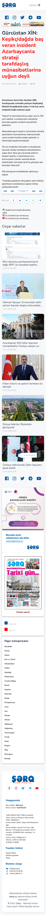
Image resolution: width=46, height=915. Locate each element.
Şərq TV (12, 630)
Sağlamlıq (8, 728)
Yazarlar (7, 690)
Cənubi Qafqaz (10, 681)
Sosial (6, 737)
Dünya (7, 651)
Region (7, 745)
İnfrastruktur (9, 664)
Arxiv (6, 707)
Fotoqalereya (9, 702)
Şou (6, 711)
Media (6, 698)
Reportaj (7, 694)
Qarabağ (7, 672)
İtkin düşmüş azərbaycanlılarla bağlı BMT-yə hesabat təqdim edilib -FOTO (20, 265)
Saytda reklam (11, 853)
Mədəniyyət (9, 677)
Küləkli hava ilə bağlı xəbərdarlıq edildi (16, 211)
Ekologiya (8, 754)
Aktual (7, 720)
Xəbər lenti (13, 624)
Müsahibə (8, 646)
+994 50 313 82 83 (15, 871)
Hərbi (6, 741)
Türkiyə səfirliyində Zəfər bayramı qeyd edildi (22, 466)
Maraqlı (7, 758)
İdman (6, 655)
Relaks (7, 715)
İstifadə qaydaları (12, 855)
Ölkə (6, 750)
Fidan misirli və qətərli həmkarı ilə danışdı (23, 385)
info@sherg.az (14, 869)
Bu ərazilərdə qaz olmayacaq (17, 216)
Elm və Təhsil (9, 659)
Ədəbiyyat (8, 724)
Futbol (7, 668)
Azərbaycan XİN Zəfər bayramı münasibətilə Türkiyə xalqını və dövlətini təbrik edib (21, 346)
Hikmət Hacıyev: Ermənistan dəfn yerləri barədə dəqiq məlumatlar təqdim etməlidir (22, 305)
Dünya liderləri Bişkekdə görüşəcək (17, 426)
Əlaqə (8, 858)
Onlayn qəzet (23, 612)
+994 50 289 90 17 (15, 873)
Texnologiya (9, 733)
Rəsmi (6, 685)
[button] (34, 5)
